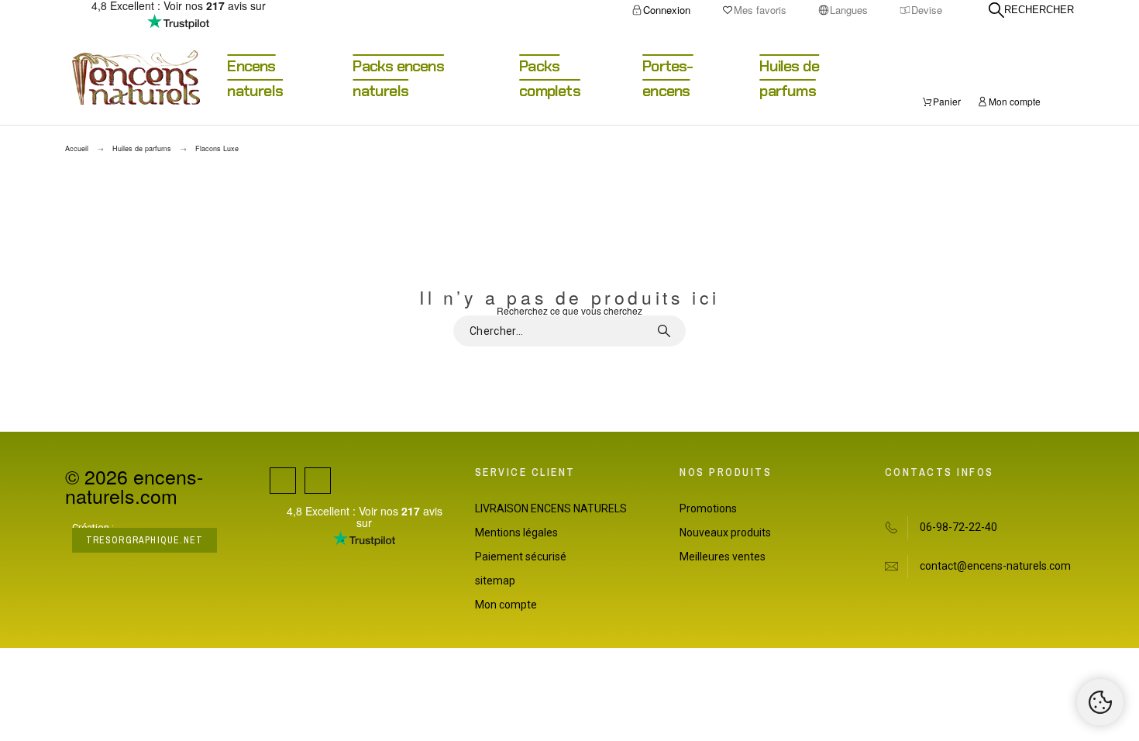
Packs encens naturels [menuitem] (398, 78)
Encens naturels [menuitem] (255, 78)
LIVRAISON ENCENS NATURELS (551, 508)
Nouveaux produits (725, 532)
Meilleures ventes (723, 556)
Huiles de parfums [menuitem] (789, 78)
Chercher (666, 330)
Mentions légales (516, 532)
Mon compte (506, 604)
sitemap (495, 580)
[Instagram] (318, 480)
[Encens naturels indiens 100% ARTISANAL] (136, 77)
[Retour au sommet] (1100, 702)
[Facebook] (283, 480)
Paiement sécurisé (520, 556)
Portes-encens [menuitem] (667, 78)
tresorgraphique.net (145, 540)
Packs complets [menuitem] (549, 78)
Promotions (708, 508)
